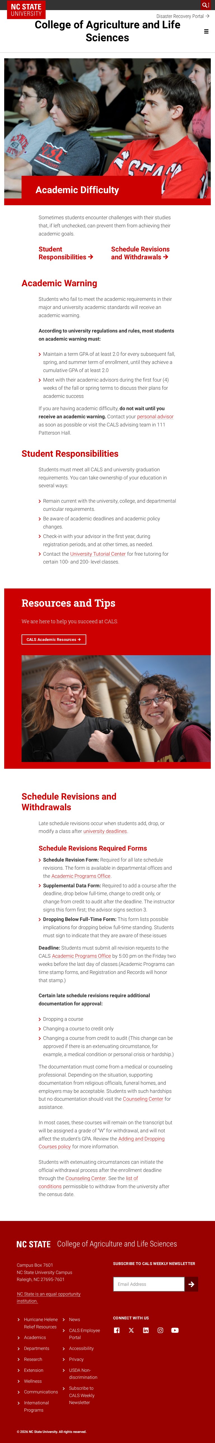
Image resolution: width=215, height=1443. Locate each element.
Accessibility (81, 1348)
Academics (35, 1337)
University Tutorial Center (98, 554)
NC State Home (26, 10)
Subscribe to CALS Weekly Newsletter (82, 1395)
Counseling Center (143, 1099)
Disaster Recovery (180, 16)
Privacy (76, 1359)
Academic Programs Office (81, 876)
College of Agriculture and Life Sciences (108, 31)
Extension (33, 1370)
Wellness (33, 1381)
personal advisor (155, 416)
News (74, 1319)
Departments (36, 1348)
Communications (41, 1391)
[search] (206, 5)
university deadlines (105, 831)
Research (33, 1359)
